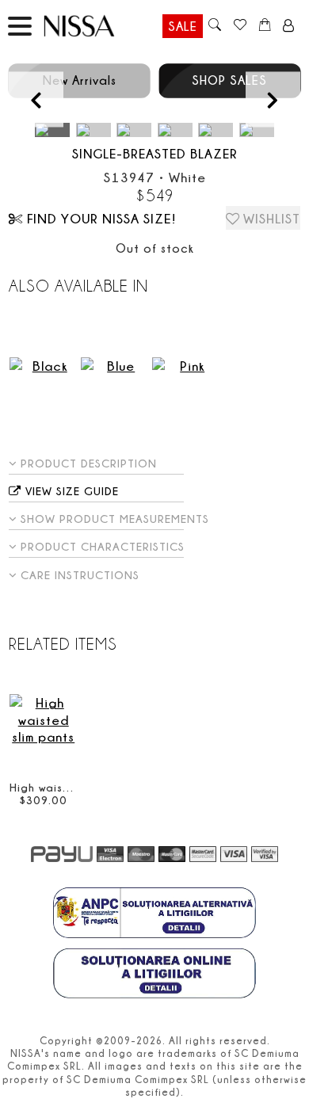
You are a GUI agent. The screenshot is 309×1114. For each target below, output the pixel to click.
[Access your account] (288, 26)
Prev (36, 99)
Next (273, 99)
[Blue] (114, 365)
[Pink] (185, 365)
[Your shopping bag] (265, 26)
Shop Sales (229, 80)
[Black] (43, 365)
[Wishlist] (239, 26)
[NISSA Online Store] (94, 25)
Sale (182, 26)
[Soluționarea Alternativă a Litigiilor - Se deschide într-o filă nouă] (154, 914)
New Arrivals (79, 80)
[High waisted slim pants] (43, 719)
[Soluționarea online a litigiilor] (154, 975)
